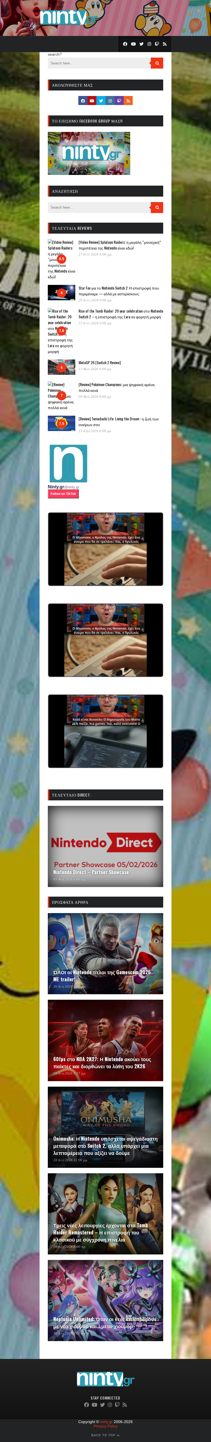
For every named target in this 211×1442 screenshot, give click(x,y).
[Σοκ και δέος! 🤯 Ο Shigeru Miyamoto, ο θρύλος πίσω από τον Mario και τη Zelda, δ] (105, 731)
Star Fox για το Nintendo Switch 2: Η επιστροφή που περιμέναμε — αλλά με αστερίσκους (119, 290)
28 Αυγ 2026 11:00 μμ (70, 1159)
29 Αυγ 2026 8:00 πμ (69, 1246)
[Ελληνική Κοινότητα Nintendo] (69, 25)
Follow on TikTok (63, 494)
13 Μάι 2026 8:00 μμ (95, 368)
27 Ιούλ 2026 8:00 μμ (95, 254)
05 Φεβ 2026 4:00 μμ (69, 879)
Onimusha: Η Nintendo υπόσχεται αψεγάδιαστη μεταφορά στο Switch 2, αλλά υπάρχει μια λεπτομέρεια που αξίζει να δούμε (105, 1145)
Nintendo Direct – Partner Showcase (91, 872)
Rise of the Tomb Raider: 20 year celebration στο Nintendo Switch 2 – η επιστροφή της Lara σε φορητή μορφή (121, 313)
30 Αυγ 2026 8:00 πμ (69, 1333)
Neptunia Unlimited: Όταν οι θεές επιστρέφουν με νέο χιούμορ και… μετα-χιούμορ (105, 1322)
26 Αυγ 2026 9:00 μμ (69, 986)
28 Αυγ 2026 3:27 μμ (69, 1073)
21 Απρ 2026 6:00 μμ (95, 430)
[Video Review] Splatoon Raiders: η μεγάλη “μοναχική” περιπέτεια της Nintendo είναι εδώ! (120, 245)
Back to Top (103, 1435)
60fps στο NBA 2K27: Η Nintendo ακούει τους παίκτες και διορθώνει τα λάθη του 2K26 (102, 1062)
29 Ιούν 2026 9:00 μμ (95, 300)
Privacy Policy (106, 1426)
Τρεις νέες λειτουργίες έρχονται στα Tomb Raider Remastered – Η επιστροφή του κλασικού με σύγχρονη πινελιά (100, 1232)
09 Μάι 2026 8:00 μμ (95, 396)
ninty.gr (106, 1422)
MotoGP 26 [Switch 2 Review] (100, 362)
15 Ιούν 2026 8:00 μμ (95, 323)
